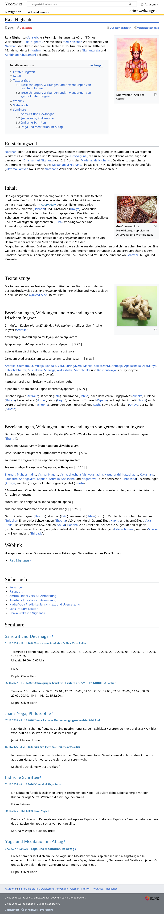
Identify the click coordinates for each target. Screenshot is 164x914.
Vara (61, 366)
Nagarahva (89, 479)
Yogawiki (13, 3)
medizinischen (72, 42)
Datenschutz (12, 909)
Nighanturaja (91, 50)
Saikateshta (102, 366)
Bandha (72, 525)
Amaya (133, 404)
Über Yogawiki (29, 909)
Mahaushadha (26, 474)
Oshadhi (39, 209)
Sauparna (11, 479)
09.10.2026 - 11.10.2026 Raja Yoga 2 (27, 810)
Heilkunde (112, 888)
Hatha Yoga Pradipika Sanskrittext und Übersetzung (44, 604)
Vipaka (137, 396)
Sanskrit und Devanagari (28, 636)
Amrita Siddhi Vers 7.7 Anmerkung (32, 600)
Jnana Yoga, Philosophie (28, 713)
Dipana (102, 400)
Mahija (87, 366)
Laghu (61, 400)
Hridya (41, 400)
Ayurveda (47, 205)
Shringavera (74, 366)
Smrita (79, 483)
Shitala (10, 400)
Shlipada (36, 533)
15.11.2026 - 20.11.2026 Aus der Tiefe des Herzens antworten (42, 746)
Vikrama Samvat (17, 169)
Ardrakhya (149, 366)
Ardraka (21, 330)
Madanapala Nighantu (96, 160)
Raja (26, 42)
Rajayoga (15, 587)
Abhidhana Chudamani (20, 55)
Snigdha (11, 520)
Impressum (46, 909)
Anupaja (117, 366)
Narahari (11, 46)
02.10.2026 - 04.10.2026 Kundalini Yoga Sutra (33, 784)
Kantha (10, 409)
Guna (58, 222)
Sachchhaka (82, 370)
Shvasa (153, 529)
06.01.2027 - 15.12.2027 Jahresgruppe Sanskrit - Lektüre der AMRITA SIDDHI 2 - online (60, 682)
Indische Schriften (22, 777)
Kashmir (37, 50)
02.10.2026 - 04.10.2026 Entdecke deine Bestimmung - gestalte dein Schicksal (52, 720)
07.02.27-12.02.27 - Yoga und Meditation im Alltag (39, 849)
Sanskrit (32, 37)
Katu (57, 396)
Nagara (53, 474)
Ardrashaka (65, 370)
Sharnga (49, 370)
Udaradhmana (124, 529)
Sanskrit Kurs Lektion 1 (25, 609)
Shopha (43, 404)
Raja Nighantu (19, 560)
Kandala (50, 366)
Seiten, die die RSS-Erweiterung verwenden (43, 888)
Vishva (42, 474)
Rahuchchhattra (15, 370)
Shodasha (129, 479)
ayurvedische (38, 295)
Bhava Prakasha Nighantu (27, 613)
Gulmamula (25, 366)
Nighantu (36, 42)
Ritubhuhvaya (106, 370)
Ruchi (142, 400)
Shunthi (11, 438)
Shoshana (68, 479)
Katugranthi (113, 474)
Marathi (132, 255)
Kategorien (11, 888)
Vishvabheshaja (70, 474)
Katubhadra (130, 474)
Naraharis (51, 169)
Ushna (84, 396)
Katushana (147, 474)
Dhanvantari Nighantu (38, 160)
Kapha (97, 404)
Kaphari (42, 479)
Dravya (74, 209)
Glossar (74, 888)
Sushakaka (35, 370)
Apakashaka (132, 366)
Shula (61, 525)
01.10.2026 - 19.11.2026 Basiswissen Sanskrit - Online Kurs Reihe (45, 643)
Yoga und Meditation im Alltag (34, 841)
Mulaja (39, 366)
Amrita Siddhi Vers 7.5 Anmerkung (32, 596)
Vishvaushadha (92, 474)
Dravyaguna (78, 156)
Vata (148, 520)
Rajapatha (16, 591)
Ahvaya (10, 483)
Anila (9, 525)
